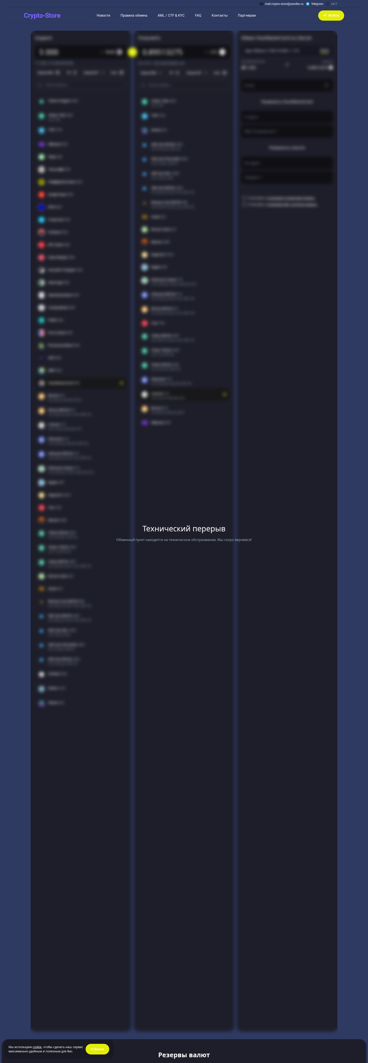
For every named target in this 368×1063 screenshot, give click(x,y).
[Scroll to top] (13, 1058)
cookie (37, 1047)
